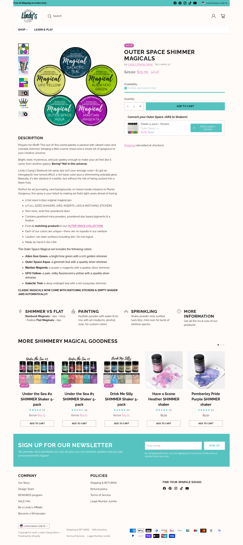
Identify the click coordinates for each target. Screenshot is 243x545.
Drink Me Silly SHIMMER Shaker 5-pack (121, 399)
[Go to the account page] (213, 16)
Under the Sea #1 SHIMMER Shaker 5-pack (79, 399)
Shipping (129, 145)
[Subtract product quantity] (127, 106)
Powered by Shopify (29, 536)
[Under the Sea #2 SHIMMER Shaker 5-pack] (37, 370)
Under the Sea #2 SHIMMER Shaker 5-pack (37, 399)
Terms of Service (100, 495)
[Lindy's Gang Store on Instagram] (185, 3)
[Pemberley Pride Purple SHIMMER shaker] (206, 370)
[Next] (224, 390)
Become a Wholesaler (32, 513)
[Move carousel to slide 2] (220, 345)
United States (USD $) (216, 3)
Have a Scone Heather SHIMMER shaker (163, 399)
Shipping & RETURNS (103, 482)
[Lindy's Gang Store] (29, 16)
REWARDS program (30, 495)
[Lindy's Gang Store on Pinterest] (180, 3)
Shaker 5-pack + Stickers (155, 124)
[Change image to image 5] (23, 103)
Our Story (24, 482)
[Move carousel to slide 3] (223, 345)
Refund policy (98, 489)
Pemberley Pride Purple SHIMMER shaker (206, 399)
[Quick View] (51, 356)
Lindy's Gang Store (48, 532)
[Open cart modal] (223, 16)
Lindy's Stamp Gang (140, 64)
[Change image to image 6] (23, 114)
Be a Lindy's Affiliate (30, 507)
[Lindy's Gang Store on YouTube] (195, 3)
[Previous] (19, 390)
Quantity (129, 98)
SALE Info (24, 501)
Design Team (26, 489)
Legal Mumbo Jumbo (103, 501)
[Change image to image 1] (23, 49)
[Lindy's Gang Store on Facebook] (175, 3)
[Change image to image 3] (23, 82)
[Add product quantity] (140, 106)
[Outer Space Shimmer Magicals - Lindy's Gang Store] (75, 87)
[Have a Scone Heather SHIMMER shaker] (164, 370)
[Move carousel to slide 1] (218, 345)
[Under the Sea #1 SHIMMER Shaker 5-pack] (79, 370)
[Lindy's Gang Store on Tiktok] (190, 3)
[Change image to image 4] (23, 93)
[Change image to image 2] (23, 65)
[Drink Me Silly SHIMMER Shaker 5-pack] (121, 370)
